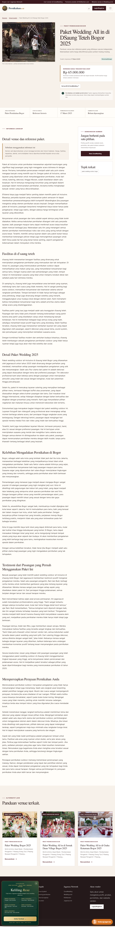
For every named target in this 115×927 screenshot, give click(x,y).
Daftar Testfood (20, 919)
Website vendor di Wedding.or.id (102, 2)
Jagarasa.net (68, 900)
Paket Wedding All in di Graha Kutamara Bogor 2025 (94, 847)
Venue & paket (13, 18)
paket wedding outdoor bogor (90, 171)
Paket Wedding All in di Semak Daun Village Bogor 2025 (57, 847)
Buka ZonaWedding (95, 153)
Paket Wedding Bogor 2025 (18, 845)
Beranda (4, 18)
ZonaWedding (68, 891)
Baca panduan (11, 859)
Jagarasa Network (16, 2)
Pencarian (41, 900)
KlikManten (67, 897)
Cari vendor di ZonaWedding (53, 2)
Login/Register (99, 8)
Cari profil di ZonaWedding (70, 86)
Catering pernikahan (44, 894)
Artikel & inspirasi (43, 897)
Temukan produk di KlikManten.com (77, 2)
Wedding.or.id (68, 894)
